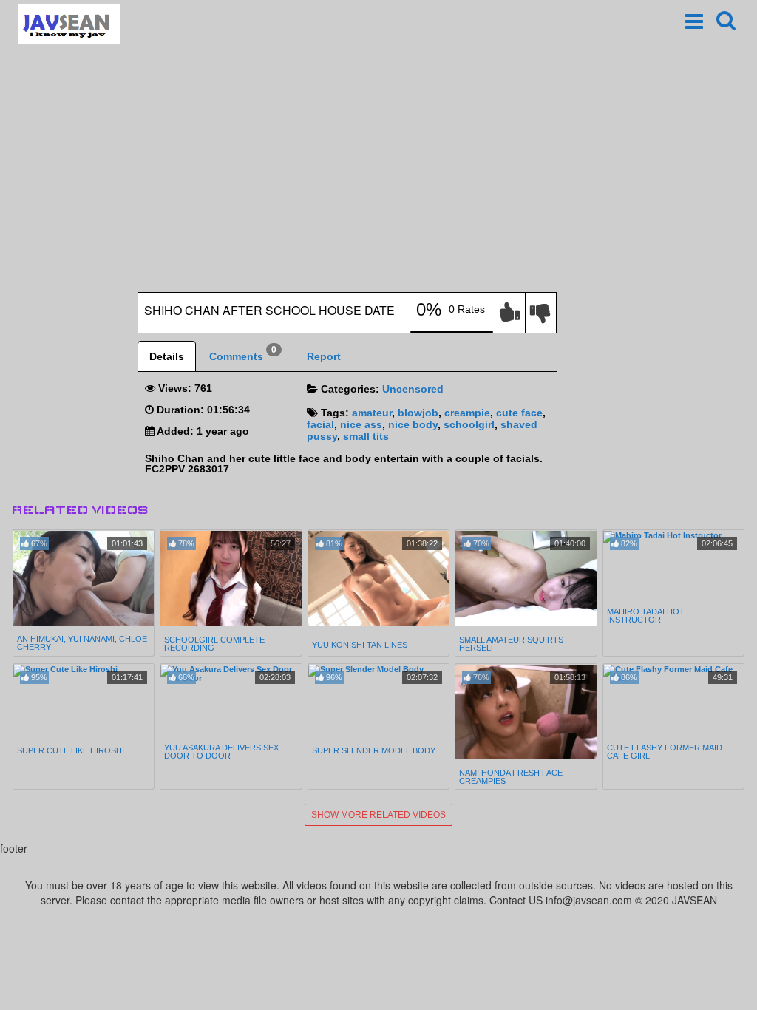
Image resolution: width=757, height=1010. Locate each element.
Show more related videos (378, 815)
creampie (467, 412)
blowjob (418, 412)
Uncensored (413, 389)
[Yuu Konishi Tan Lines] (378, 579)
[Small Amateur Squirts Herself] (525, 578)
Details (166, 356)
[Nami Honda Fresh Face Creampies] (525, 712)
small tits (366, 436)
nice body (413, 424)
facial (320, 424)
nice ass (361, 424)
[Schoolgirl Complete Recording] (230, 578)
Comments (242, 353)
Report (324, 356)
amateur (372, 412)
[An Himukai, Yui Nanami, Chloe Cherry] (83, 578)
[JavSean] (69, 24)
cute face (519, 412)
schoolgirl (469, 424)
